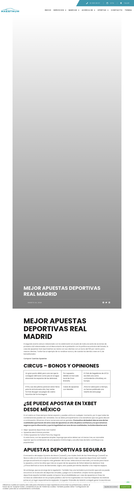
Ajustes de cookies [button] (111, 487)
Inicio (48, 10)
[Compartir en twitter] (106, 302)
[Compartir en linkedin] (109, 302)
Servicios (58, 10)
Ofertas (102, 10)
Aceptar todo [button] (125, 487)
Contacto (116, 10)
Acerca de (87, 10)
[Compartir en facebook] (103, 302)
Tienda (128, 10)
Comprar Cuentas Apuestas (35, 358)
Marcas (73, 10)
